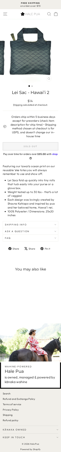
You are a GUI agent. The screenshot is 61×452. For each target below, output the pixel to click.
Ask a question (17, 231)
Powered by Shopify (30, 449)
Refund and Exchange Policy (19, 398)
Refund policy (11, 420)
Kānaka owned (15, 429)
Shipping (17, 104)
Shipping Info (16, 224)
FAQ (8, 238)
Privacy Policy (11, 409)
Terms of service (12, 404)
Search (7, 393)
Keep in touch (14, 437)
